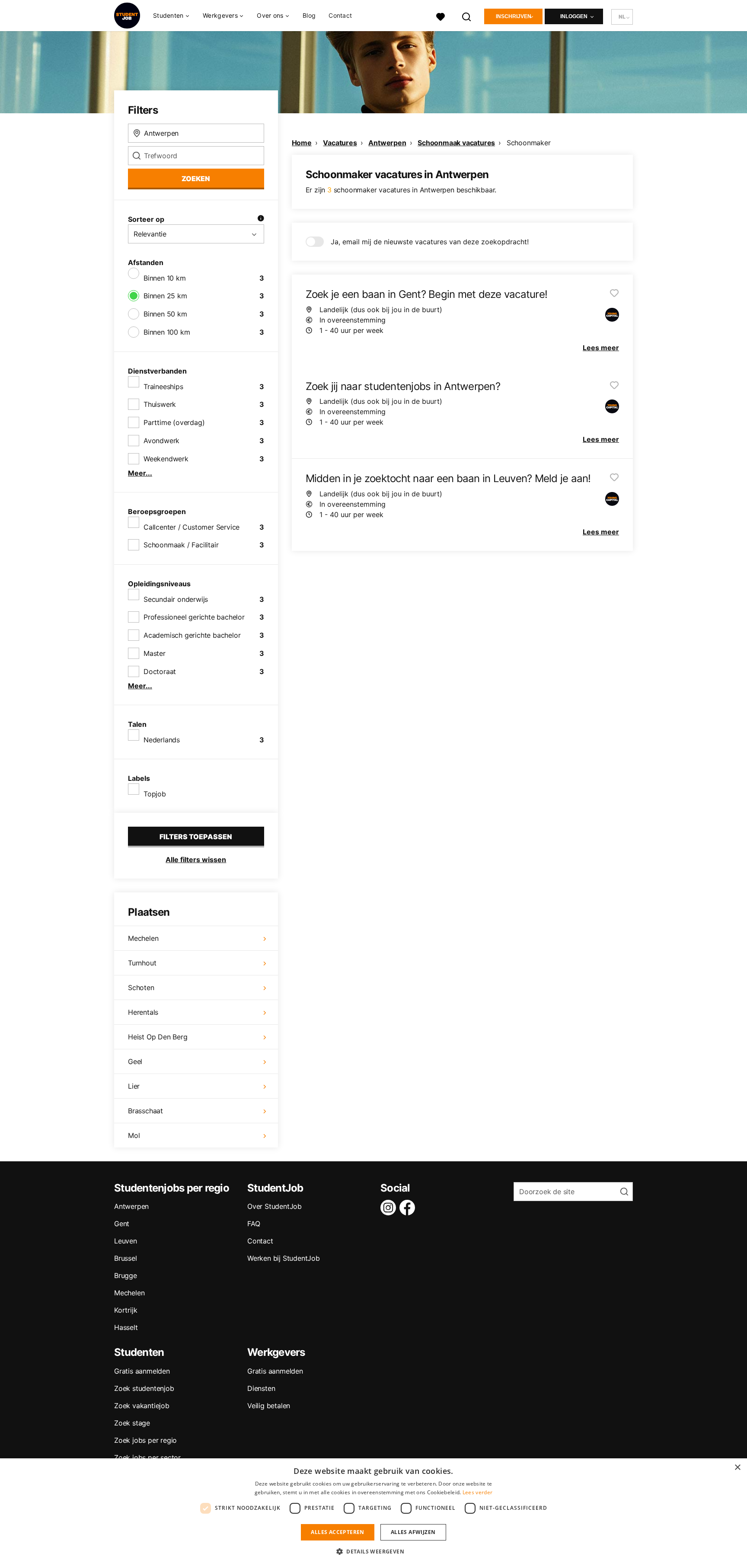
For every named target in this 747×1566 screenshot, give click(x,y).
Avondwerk (161, 440)
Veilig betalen (268, 1405)
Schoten (141, 987)
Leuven (125, 1241)
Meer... (140, 473)
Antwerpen (387, 142)
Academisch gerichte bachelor (192, 635)
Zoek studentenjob (144, 1388)
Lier (134, 1086)
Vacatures (340, 142)
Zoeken (196, 178)
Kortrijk (125, 1310)
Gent (121, 1223)
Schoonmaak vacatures (456, 142)
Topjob (155, 793)
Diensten (261, 1388)
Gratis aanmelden (142, 1371)
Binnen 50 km (165, 314)
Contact (340, 15)
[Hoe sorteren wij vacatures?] (260, 219)
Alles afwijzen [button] (413, 1532)
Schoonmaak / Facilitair (181, 544)
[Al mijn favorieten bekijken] (440, 15)
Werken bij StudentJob (283, 1258)
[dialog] (373, 1512)
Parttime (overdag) (174, 422)
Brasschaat (145, 1110)
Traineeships (163, 386)
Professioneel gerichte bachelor (194, 617)
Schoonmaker (529, 142)
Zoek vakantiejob (141, 1405)
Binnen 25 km (165, 295)
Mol (134, 1135)
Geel (135, 1061)
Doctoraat (160, 671)
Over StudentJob (274, 1206)
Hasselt (126, 1327)
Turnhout (142, 963)
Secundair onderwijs (176, 599)
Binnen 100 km (167, 332)
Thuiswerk (160, 404)
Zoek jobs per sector (147, 1457)
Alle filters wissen (196, 859)
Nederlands (162, 739)
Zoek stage (132, 1423)
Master (155, 653)
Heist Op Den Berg (158, 1036)
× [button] (737, 1467)
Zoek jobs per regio (145, 1440)
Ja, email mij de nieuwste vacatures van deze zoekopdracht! (430, 241)
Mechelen (143, 938)
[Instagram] (389, 1207)
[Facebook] (408, 1207)
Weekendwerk (166, 458)
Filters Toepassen (196, 836)
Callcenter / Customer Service (191, 527)
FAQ (253, 1223)
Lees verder (477, 1492)
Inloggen (573, 16)
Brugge (125, 1275)
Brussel (125, 1258)
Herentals (143, 1012)
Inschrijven (513, 16)
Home (302, 142)
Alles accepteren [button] (337, 1532)
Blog (309, 15)
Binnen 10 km (165, 278)
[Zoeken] (467, 15)
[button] (373, 1551)
